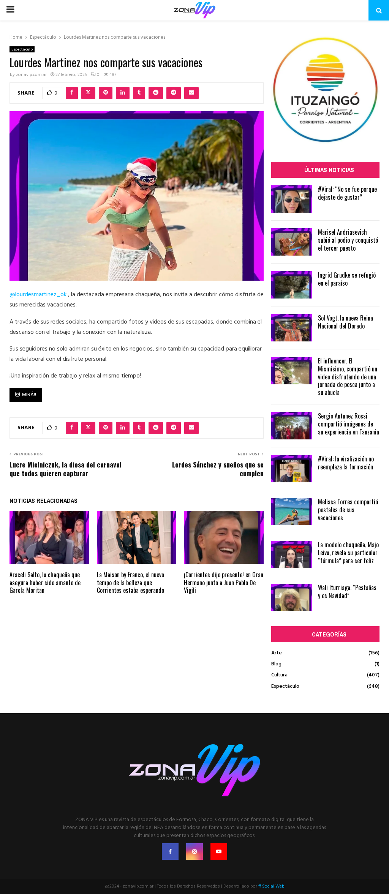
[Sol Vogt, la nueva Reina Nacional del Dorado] (291, 327)
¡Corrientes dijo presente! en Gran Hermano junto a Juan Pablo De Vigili (223, 582)
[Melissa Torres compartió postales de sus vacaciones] (291, 511)
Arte (276, 653)
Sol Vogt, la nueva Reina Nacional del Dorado (345, 321)
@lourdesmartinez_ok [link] (37, 295)
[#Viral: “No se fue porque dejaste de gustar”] (291, 199)
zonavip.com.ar (31, 75)
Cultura (279, 675)
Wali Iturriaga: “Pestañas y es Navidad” (347, 591)
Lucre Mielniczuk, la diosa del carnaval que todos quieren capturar (65, 469)
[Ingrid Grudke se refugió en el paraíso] (291, 285)
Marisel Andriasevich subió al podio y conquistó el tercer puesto (348, 240)
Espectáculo (22, 49)
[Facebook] (170, 851)
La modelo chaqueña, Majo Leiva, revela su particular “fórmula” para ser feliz (348, 552)
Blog (276, 664)
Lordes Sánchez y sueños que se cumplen (218, 469)
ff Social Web (271, 886)
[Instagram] (194, 851)
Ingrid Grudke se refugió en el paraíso (347, 278)
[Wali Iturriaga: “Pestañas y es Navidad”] (291, 597)
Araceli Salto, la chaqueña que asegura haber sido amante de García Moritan (45, 582)
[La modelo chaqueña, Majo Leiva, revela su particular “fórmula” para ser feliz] (291, 554)
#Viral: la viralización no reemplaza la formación (346, 462)
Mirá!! (29, 394)
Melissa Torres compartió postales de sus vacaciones (348, 509)
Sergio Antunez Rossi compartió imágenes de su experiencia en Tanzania (348, 423)
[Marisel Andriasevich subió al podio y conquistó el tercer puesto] (291, 242)
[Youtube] (218, 851)
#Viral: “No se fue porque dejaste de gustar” (347, 193)
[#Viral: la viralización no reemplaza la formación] (291, 468)
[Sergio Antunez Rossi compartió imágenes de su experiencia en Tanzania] (291, 425)
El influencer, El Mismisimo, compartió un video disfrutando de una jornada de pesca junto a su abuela (347, 376)
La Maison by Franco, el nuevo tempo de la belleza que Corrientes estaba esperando (130, 582)
